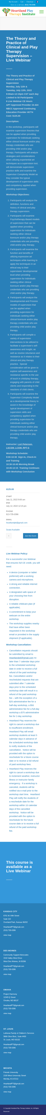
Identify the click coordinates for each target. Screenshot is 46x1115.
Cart (21, 2)
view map (7, 935)
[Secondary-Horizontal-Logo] (18, 12)
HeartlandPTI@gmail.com (13, 927)
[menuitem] (13, 1)
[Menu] (40, 12)
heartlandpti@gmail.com (16, 523)
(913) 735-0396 (30, 5)
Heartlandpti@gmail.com (21, 658)
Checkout (29, 2)
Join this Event (30, 536)
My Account (13, 2)
